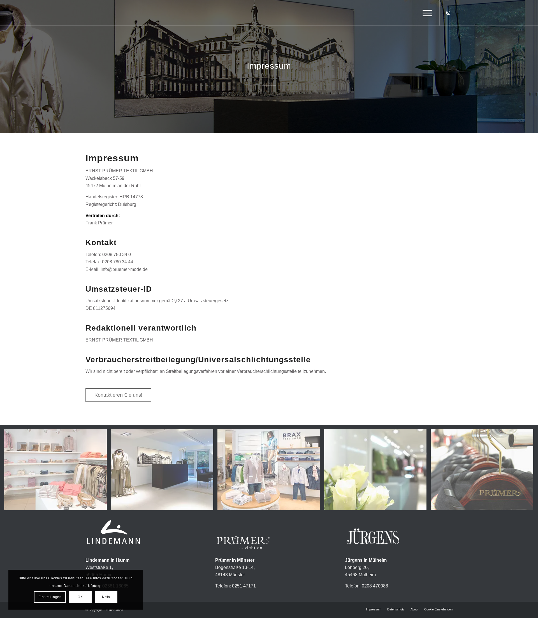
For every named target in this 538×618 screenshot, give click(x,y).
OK (80, 597)
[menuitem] (425, 12)
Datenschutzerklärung (82, 586)
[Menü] (425, 12)
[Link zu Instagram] (448, 12)
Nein (106, 597)
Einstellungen (50, 597)
